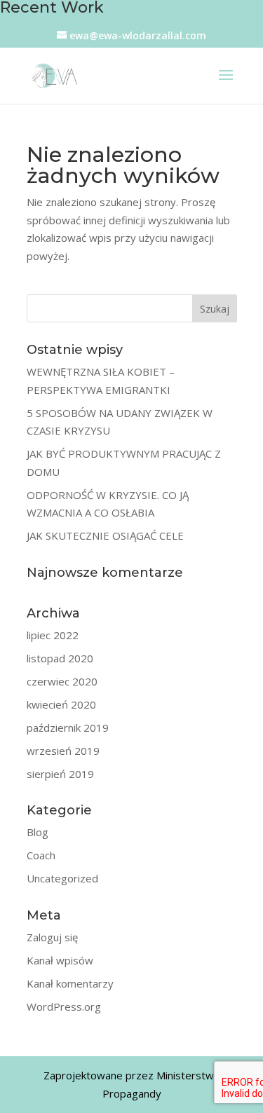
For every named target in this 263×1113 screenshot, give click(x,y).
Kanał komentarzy (70, 983)
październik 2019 (68, 728)
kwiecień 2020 (61, 704)
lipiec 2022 (53, 635)
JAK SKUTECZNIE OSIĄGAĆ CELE (105, 535)
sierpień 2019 (60, 774)
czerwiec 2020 (62, 681)
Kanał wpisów (60, 960)
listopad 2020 (60, 658)
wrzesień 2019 (63, 751)
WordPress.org (64, 1006)
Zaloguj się (52, 937)
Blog (37, 832)
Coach (41, 855)
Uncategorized (62, 878)
